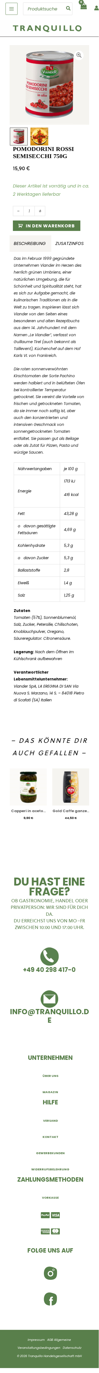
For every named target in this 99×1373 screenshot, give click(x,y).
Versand (50, 1120)
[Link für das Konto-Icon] (96, 7)
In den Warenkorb (50, 226)
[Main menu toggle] (11, 9)
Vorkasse (50, 1197)
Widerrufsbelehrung (50, 1169)
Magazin (50, 1092)
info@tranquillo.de (49, 1016)
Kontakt (50, 1137)
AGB (50, 1340)
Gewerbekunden (50, 1153)
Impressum (36, 1340)
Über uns (50, 1076)
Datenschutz (72, 1348)
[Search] (68, 9)
